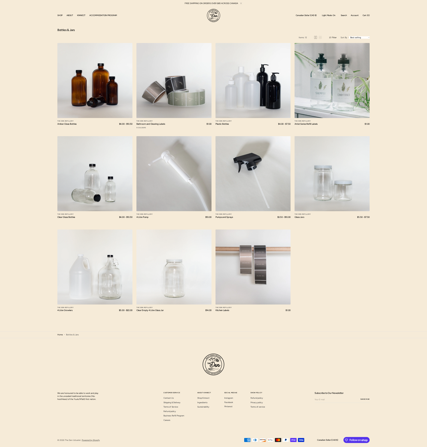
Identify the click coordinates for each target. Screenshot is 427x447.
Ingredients (202, 402)
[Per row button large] (316, 37)
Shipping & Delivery (171, 402)
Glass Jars (299, 217)
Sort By (344, 37)
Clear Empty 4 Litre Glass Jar (150, 310)
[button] (306, 15)
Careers (166, 420)
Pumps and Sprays (224, 217)
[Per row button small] (320, 37)
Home (60, 335)
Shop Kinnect (203, 398)
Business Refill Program (173, 415)
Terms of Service (170, 407)
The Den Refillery (65, 121)
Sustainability (203, 407)
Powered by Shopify (91, 440)
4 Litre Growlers (65, 310)
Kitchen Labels (222, 310)
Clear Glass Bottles (66, 217)
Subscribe (365, 399)
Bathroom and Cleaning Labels (150, 124)
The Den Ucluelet (73, 440)
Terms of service (258, 407)
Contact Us (168, 398)
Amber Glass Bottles (67, 124)
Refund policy (169, 411)
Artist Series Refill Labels (306, 124)
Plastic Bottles (222, 124)
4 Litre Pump (142, 217)
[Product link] (94, 80)
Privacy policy (257, 402)
